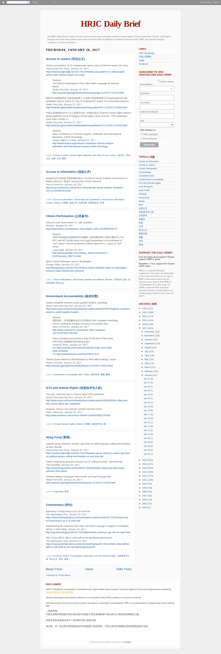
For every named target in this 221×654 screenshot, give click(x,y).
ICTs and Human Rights (64, 424)
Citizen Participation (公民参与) (67, 216)
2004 (144, 507)
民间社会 (59, 283)
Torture (112, 155)
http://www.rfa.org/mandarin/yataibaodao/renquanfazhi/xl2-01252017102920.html (86, 125)
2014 (144, 468)
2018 (144, 324)
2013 (144, 472)
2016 (144, 460)
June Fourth (144, 190)
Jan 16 (147, 418)
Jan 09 (147, 438)
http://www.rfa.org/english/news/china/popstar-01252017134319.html (80, 482)
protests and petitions (94, 279)
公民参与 (117, 279)
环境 (102, 203)
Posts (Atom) (65, 575)
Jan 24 (147, 394)
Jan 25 (147, 390)
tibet (80, 374)
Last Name (144, 102)
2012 (144, 476)
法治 (59, 158)
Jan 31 (147, 379)
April (147, 363)
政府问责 (95, 374)
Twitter (141, 60)
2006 (144, 500)
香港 (66, 491)
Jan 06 (147, 442)
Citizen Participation (62, 279)
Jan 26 (147, 387)
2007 (144, 496)
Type (142, 121)
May (147, 359)
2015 (144, 464)
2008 (144, 492)
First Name (144, 93)
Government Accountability (65, 374)
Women (108, 279)
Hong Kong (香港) (58, 437)
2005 (144, 504)
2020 (144, 316)
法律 (53, 158)
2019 (144, 320)
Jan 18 (147, 410)
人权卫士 (120, 155)
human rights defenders (81, 155)
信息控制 (83, 203)
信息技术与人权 (98, 424)
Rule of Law (102, 155)
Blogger (127, 642)
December (150, 332)
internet (57, 203)
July (147, 351)
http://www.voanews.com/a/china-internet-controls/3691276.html (78, 415)
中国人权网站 (145, 57)
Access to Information (63, 199)
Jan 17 (147, 414)
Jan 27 (147, 383)
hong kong (58, 491)
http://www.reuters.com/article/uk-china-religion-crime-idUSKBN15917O (81, 229)
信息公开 (73, 203)
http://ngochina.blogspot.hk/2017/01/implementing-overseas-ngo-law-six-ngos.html (88, 532)
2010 (144, 484)
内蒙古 (142, 219)
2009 (144, 488)
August (148, 347)
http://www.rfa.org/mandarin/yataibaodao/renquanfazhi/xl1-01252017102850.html (86, 107)
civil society (78, 279)
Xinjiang (142, 194)
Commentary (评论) (59, 504)
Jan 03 (147, 454)
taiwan (142, 201)
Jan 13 (147, 422)
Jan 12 (147, 426)
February (149, 371)
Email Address (156, 84)
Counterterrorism (146, 176)
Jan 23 (147, 398)
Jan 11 (147, 430)
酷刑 (64, 158)
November (150, 336)
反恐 (141, 223)
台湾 (141, 226)
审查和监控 (93, 203)
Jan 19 (147, 406)
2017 (144, 328)
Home (89, 569)
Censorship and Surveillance (87, 199)
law (94, 155)
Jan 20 (147, 402)
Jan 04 (147, 450)
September (150, 343)
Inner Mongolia (146, 187)
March (148, 367)
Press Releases (150, 139)
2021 (144, 312)
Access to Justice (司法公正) (65, 59)
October (149, 340)
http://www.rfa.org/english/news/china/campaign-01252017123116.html (88, 92)
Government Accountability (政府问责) (72, 296)
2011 (144, 480)
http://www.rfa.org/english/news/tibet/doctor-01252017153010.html (79, 365)
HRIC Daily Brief (110, 23)
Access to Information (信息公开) (68, 171)
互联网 (65, 203)
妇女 (125, 279)
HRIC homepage (146, 53)
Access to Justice (61, 155)
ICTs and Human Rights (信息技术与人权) (74, 387)
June (147, 355)
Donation (143, 264)
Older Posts (124, 569)
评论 (61, 559)
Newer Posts (54, 569)
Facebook (143, 64)
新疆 (141, 237)
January (148, 375)
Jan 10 (147, 434)
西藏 (102, 374)
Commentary (76, 556)
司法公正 (53, 559)
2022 (144, 308)
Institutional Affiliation (149, 112)
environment (107, 199)
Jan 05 (147, 446)
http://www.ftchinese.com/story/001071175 (78, 354)
